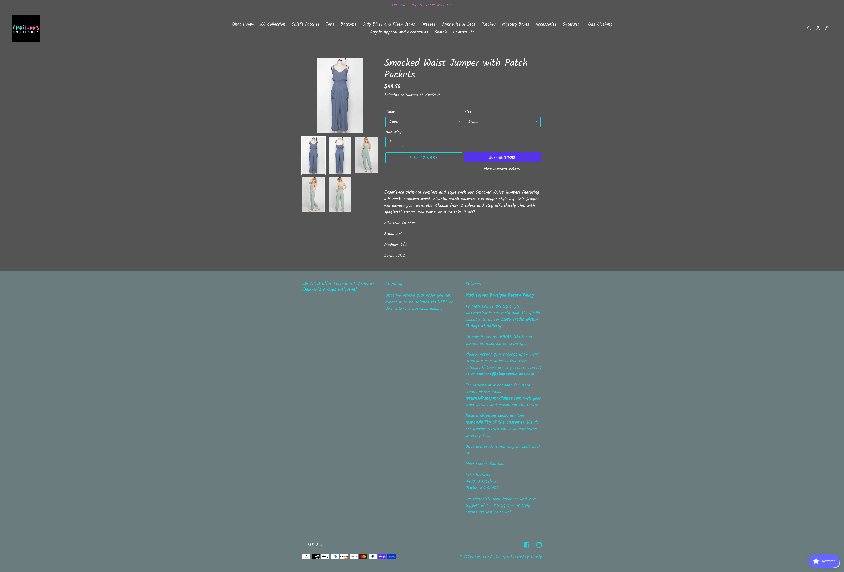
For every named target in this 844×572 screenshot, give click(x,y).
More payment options (502, 169)
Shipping (391, 95)
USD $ (312, 544)
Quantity (393, 132)
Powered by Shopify (526, 557)
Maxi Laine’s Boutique (491, 557)
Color (390, 112)
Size (468, 112)
